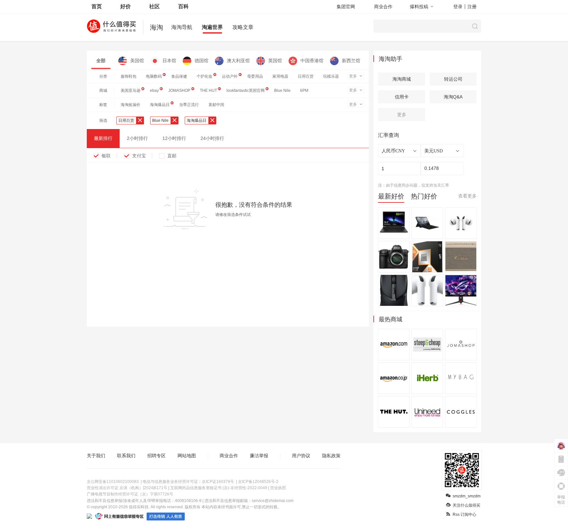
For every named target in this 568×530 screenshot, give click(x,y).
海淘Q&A (453, 96)
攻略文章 (242, 27)
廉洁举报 (259, 455)
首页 (96, 6)
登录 (457, 6)
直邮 (172, 155)
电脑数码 (154, 76)
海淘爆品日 (160, 104)
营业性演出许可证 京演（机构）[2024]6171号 (127, 488)
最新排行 (103, 138)
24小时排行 (212, 138)
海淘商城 (401, 79)
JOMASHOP (179, 90)
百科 (183, 6)
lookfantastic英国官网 (245, 90)
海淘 (156, 27)
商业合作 (383, 6)
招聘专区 (156, 455)
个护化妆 (204, 76)
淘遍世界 (212, 27)
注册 (472, 6)
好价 (125, 6)
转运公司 (453, 79)
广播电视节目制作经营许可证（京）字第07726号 (130, 494)
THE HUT (208, 90)
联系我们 (126, 455)
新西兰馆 (351, 60)
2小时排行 (137, 138)
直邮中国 (216, 104)
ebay (154, 90)
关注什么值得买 (466, 505)
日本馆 (169, 60)
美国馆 (137, 60)
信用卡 (402, 96)
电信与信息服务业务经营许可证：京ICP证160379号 (188, 481)
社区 (154, 6)
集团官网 (346, 6)
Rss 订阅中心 (464, 514)
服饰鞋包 (128, 76)
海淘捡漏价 (130, 104)
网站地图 (187, 455)
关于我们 (96, 455)
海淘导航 (181, 27)
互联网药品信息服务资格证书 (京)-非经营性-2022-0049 (218, 488)
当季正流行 (189, 104)
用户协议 (301, 455)
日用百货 (306, 76)
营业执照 (278, 488)
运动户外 (230, 76)
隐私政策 (331, 455)
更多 (353, 76)
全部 (101, 60)
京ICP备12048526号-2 (258, 481)
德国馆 (201, 60)
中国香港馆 (311, 60)
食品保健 (179, 76)
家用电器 (280, 76)
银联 (106, 155)
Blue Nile (282, 90)
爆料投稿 (419, 6)
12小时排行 (174, 138)
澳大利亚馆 (238, 60)
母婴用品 (255, 76)
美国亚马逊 (130, 90)
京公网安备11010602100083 (113, 481)
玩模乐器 (331, 76)
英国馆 (275, 60)
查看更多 (467, 196)
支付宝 (139, 155)
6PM (304, 90)
